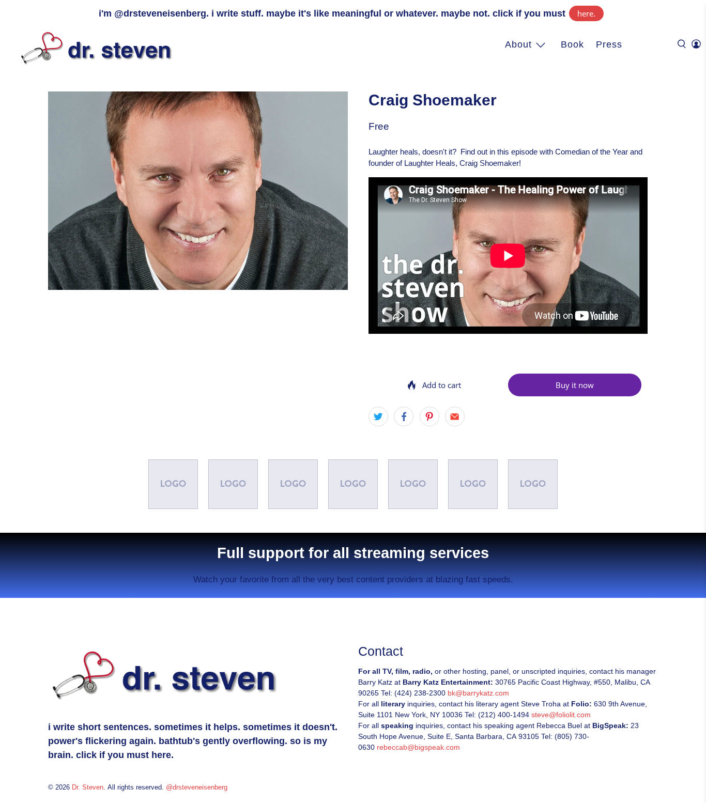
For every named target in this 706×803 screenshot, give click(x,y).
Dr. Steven (87, 787)
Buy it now (575, 385)
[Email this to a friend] (455, 416)
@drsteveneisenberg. (161, 13)
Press (609, 44)
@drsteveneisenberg (196, 787)
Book (572, 44)
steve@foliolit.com (561, 715)
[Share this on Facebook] (403, 416)
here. (586, 13)
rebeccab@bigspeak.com (418, 747)
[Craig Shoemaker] (198, 190)
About (518, 44)
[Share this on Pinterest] (429, 416)
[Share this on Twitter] (378, 416)
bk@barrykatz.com (478, 693)
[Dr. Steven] (98, 48)
